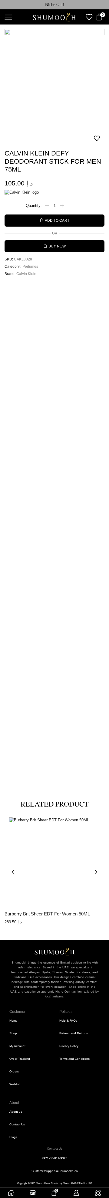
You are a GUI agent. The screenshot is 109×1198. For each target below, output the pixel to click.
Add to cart (57, 220)
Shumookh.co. (43, 1183)
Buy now (57, 246)
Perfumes (30, 266)
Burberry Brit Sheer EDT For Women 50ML (47, 914)
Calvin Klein (26, 274)
